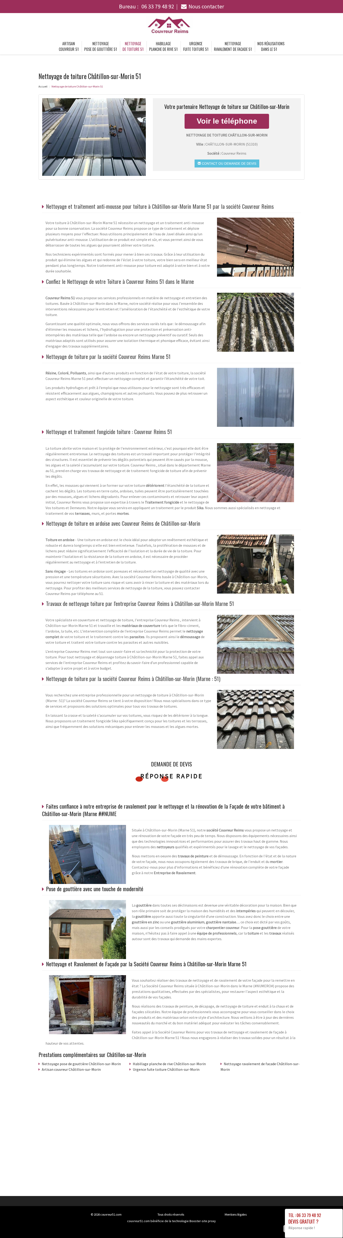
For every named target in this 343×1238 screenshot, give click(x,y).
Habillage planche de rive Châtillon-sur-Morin (169, 1063)
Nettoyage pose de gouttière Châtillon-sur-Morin (81, 1063)
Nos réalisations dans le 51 (270, 46)
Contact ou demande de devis (228, 163)
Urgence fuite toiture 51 (195, 46)
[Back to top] (330, 1225)
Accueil (42, 86)
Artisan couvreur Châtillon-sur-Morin (71, 1069)
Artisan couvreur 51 (69, 46)
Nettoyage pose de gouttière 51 (100, 46)
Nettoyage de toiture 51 (133, 46)
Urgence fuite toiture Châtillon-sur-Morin (166, 1069)
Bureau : (146, 6)
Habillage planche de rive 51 (163, 46)
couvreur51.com (110, 1214)
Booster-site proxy (202, 1221)
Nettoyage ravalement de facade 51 (233, 46)
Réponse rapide (171, 776)
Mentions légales (236, 1214)
